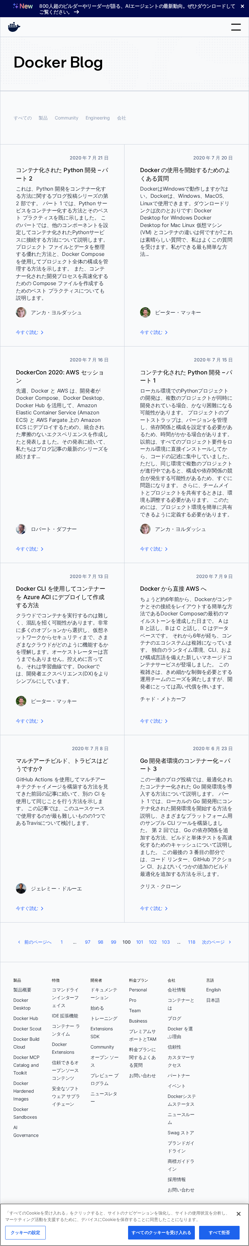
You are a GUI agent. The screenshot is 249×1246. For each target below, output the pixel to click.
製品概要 (22, 989)
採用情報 (176, 1179)
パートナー (179, 1075)
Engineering (98, 117)
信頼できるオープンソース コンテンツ (65, 1070)
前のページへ (37, 942)
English (213, 989)
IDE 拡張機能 (65, 1015)
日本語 (213, 1000)
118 (192, 942)
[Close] (238, 1214)
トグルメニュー (236, 27)
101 (140, 942)
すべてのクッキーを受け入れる (161, 1232)
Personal (138, 989)
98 (101, 942)
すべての (22, 117)
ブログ (174, 1018)
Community (66, 117)
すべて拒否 (219, 1232)
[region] (124, 1224)
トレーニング (103, 1018)
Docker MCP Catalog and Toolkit (26, 1065)
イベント (176, 1086)
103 (166, 942)
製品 (43, 117)
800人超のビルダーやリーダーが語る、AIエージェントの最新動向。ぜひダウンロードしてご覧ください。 (137, 9)
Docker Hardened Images (23, 1090)
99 (114, 942)
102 (153, 942)
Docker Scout (27, 1028)
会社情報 (176, 989)
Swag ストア (181, 1132)
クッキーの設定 (26, 1232)
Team (134, 1010)
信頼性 (174, 1047)
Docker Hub (25, 1018)
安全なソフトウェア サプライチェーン (66, 1096)
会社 (121, 117)
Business (138, 1021)
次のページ (213, 942)
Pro (132, 1000)
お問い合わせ (142, 1075)
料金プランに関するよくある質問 (142, 1057)
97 (87, 942)
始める (97, 1008)
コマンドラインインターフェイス (65, 997)
